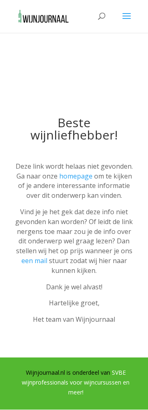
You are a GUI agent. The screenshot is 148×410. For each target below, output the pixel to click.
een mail (34, 260)
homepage (75, 176)
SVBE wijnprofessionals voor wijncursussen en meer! (76, 382)
